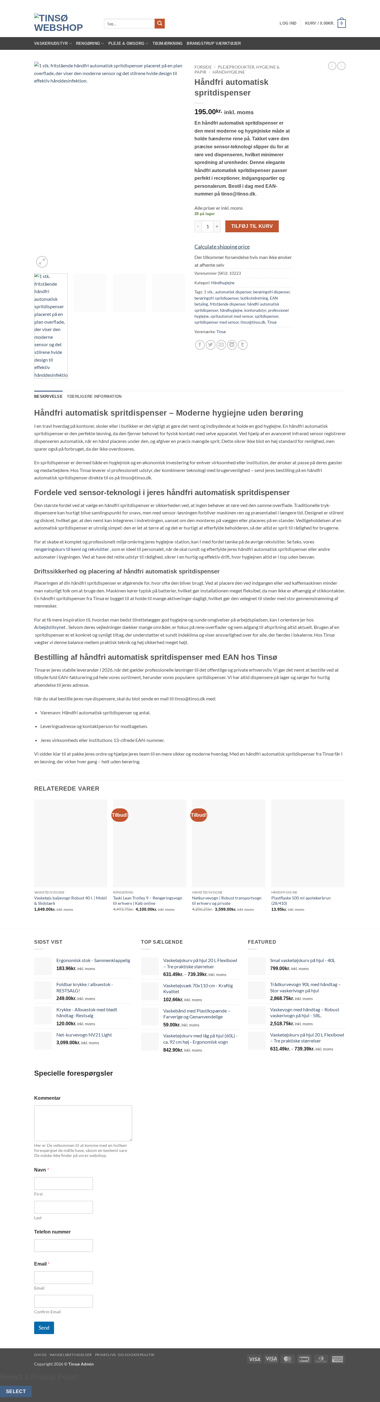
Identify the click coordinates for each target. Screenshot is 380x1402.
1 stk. (208, 292)
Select (16, 1391)
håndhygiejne (231, 310)
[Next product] (332, 66)
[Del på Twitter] (211, 345)
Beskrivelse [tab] (48, 396)
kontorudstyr (255, 310)
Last (38, 1217)
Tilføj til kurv (252, 226)
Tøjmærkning (168, 43)
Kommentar (47, 1098)
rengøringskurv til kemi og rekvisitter (71, 549)
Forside (203, 67)
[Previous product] (341, 66)
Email (39, 1287)
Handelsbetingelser (71, 1354)
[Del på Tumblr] (243, 345)
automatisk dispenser (233, 292)
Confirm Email (47, 1311)
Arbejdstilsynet (50, 627)
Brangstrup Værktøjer (214, 43)
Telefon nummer (52, 1231)
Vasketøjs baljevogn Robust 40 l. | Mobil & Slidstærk (70, 900)
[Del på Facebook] (200, 345)
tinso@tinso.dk (252, 322)
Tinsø (271, 322)
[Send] (160, 24)
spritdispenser (266, 316)
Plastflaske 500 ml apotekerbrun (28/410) (301, 900)
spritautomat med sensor (231, 316)
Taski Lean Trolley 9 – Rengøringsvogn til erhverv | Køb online (147, 900)
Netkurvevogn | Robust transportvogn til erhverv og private (227, 900)
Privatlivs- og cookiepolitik (125, 1354)
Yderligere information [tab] (94, 396)
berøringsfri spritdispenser (216, 298)
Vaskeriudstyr (51, 43)
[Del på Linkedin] (232, 345)
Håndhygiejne (229, 72)
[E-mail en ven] (221, 345)
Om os (40, 1354)
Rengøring (88, 43)
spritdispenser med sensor (216, 322)
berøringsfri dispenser (271, 292)
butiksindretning (254, 298)
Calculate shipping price (222, 246)
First (38, 1193)
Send (44, 1328)
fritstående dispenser (228, 304)
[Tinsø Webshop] (64, 23)
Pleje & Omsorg (126, 43)
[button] (288, 23)
